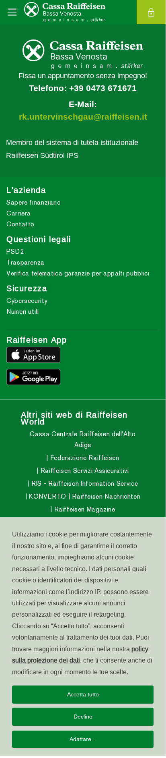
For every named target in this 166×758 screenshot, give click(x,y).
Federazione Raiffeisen (83, 458)
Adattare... (83, 739)
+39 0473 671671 (103, 88)
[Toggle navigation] (12, 12)
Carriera (18, 213)
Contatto (20, 224)
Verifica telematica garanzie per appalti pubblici (77, 273)
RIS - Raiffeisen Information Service (83, 483)
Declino (83, 716)
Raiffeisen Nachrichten (105, 496)
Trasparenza (25, 262)
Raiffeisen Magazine (83, 509)
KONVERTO (46, 496)
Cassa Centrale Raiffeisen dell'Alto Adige (82, 439)
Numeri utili (22, 311)
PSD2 (15, 251)
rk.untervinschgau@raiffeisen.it (83, 117)
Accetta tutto (83, 694)
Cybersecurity (26, 300)
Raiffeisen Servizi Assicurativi (84, 470)
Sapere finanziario (33, 202)
